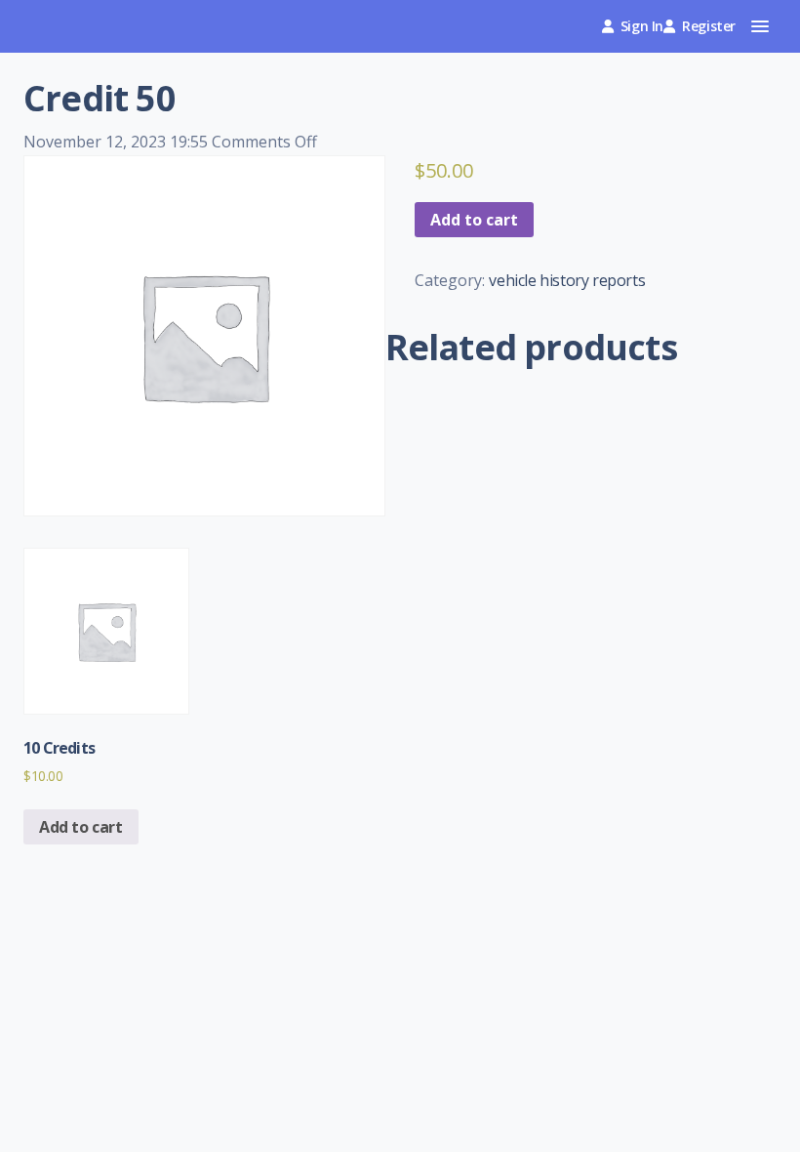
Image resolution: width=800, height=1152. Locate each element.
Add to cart (474, 219)
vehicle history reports (567, 280)
